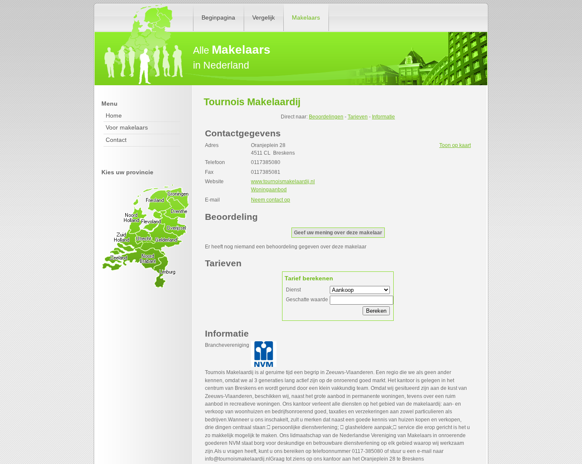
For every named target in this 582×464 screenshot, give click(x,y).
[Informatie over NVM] (264, 365)
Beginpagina (218, 17)
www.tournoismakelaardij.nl (283, 181)
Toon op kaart (455, 145)
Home (114, 115)
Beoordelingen (326, 116)
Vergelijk (263, 17)
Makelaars (306, 17)
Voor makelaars (127, 127)
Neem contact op (270, 199)
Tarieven (358, 116)
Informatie (383, 116)
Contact (116, 139)
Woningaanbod (269, 189)
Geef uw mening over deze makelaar (338, 232)
